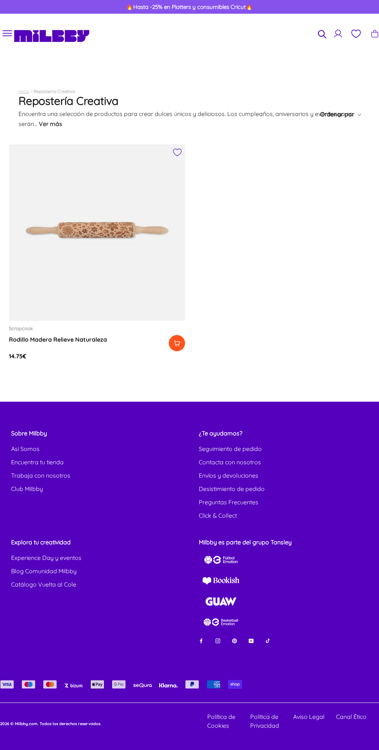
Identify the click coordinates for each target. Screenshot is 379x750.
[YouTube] (251, 640)
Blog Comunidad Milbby (44, 571)
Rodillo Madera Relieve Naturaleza (58, 339)
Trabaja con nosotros (40, 475)
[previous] (24, 7)
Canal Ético (351, 716)
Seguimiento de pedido (230, 448)
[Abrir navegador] (7, 33)
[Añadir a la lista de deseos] (177, 152)
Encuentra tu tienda (37, 462)
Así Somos (25, 448)
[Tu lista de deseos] (355, 33)
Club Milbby (27, 488)
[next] (354, 7)
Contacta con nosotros (230, 462)
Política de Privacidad (264, 721)
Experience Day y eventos (46, 557)
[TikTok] (267, 640)
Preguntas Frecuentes (228, 502)
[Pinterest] (234, 640)
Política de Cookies (221, 721)
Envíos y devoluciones (228, 475)
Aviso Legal (309, 716)
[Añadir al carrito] (177, 343)
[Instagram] (217, 640)
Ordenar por (338, 114)
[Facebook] (201, 640)
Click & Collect (218, 515)
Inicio (24, 91)
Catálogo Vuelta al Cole (43, 584)
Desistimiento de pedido (232, 488)
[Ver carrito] (374, 33)
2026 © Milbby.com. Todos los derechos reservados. (50, 723)
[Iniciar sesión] (338, 33)
